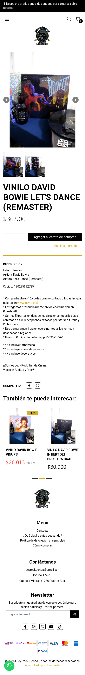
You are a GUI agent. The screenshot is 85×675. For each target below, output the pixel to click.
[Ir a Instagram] (34, 627)
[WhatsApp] (42, 627)
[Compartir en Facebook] (29, 385)
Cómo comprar (42, 545)
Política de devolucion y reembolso (42, 540)
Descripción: (13, 264)
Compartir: (12, 386)
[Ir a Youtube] (51, 627)
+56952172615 (42, 575)
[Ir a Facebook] (25, 627)
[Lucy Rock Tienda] (42, 36)
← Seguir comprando (64, 245)
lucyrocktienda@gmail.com (42, 569)
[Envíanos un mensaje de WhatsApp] (9, 666)
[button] (6, 100)
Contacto (42, 530)
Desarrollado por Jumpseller (42, 665)
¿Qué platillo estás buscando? (42, 535)
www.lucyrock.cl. (28, 302)
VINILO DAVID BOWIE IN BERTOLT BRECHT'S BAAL (63, 454)
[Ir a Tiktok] (60, 627)
